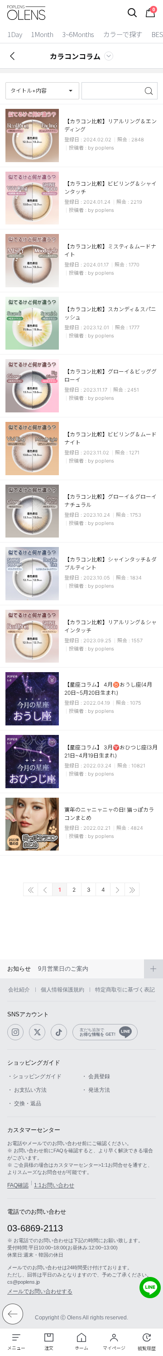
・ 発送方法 (96, 1090)
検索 (150, 90)
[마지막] (132, 889)
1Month (42, 34)
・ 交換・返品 (24, 1103)
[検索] (132, 12)
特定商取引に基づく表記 (125, 990)
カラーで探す (122, 34)
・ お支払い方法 (27, 1090)
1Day (14, 34)
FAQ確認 (18, 1185)
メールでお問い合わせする (39, 1291)
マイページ (114, 1348)
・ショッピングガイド (34, 1076)
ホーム (81, 1348)
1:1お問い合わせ (54, 1185)
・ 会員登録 (96, 1076)
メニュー (16, 1348)
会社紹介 (19, 990)
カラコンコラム (75, 56)
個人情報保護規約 (62, 990)
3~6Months (78, 34)
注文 (48, 1348)
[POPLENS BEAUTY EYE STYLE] (26, 12)
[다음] (117, 889)
